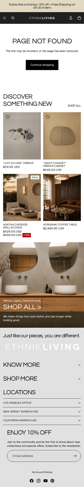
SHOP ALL (74, 105)
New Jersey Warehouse (20, 411)
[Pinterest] (52, 480)
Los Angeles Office (17, 403)
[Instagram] (38, 480)
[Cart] (79, 18)
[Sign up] (75, 456)
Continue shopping (42, 65)
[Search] (13, 18)
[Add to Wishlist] (8, 117)
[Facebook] (31, 480)
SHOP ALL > (22, 307)
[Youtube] (45, 480)
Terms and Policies (42, 472)
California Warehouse (20, 420)
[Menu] (4, 17)
